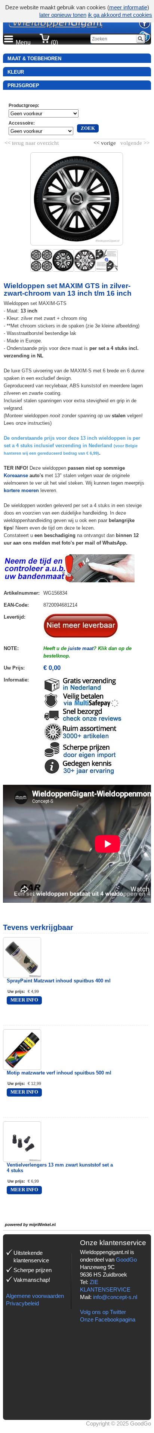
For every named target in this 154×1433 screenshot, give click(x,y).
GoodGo (126, 1259)
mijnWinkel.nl (42, 1224)
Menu (23, 42)
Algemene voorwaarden (35, 1296)
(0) (53, 42)
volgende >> (134, 141)
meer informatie (128, 7)
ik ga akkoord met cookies (120, 15)
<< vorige (105, 141)
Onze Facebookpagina (107, 1319)
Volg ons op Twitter (103, 1312)
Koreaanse (16, 475)
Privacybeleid (22, 1303)
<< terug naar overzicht (31, 141)
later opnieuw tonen (62, 15)
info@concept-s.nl (115, 1297)
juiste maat (80, 648)
